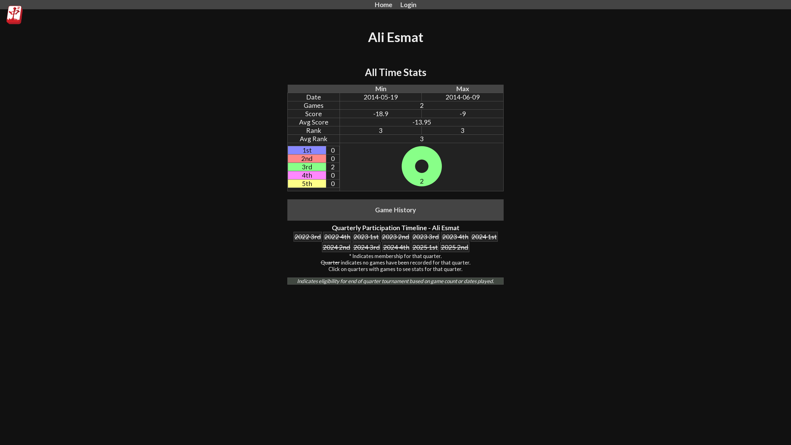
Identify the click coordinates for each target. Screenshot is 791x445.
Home (383, 5)
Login (408, 5)
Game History (395, 210)
